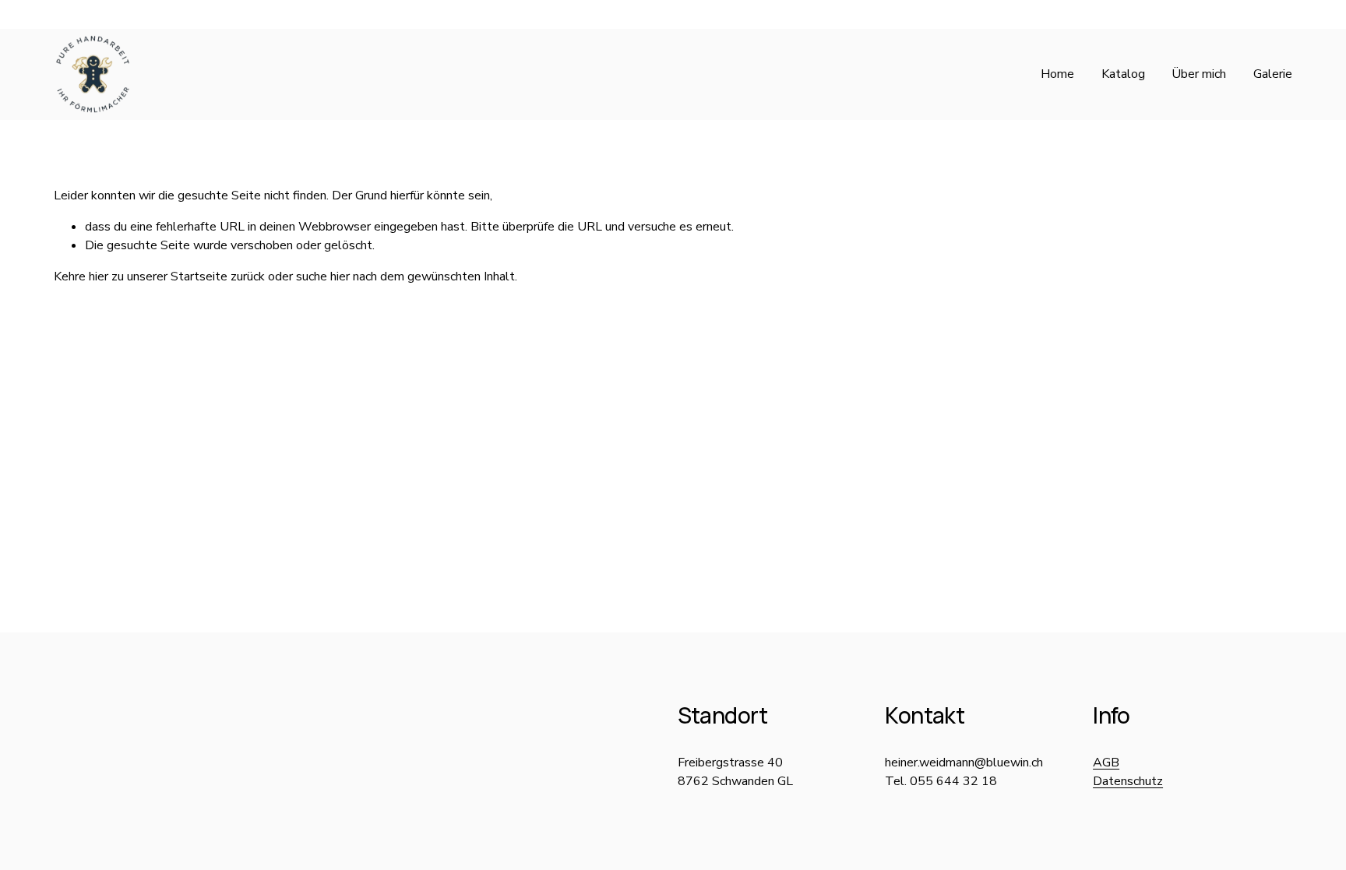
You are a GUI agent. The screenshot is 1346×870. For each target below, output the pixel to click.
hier (98, 276)
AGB (1106, 762)
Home (1057, 74)
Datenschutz (1128, 781)
